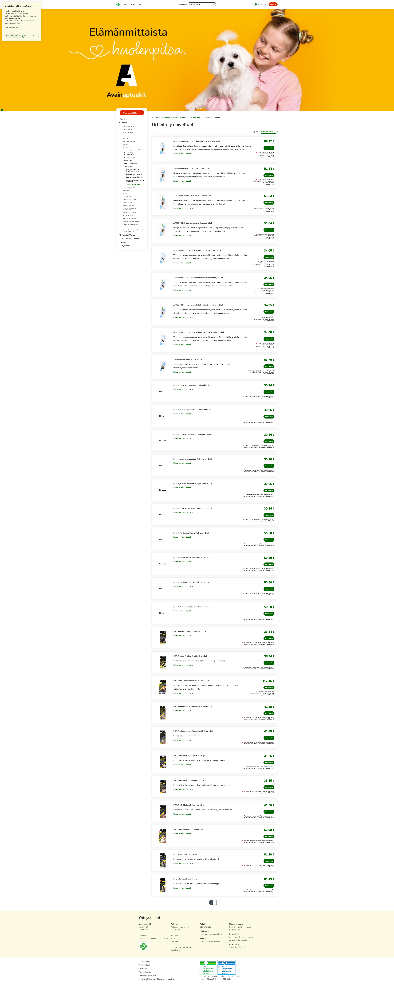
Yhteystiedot (124, 246)
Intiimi (125, 193)
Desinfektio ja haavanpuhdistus (130, 153)
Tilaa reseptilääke (130, 113)
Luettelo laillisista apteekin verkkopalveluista (156, 979)
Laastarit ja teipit (130, 157)
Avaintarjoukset (128, 132)
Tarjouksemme (127, 129)
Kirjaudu (273, 4)
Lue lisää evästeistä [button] (12, 27)
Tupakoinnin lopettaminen (131, 224)
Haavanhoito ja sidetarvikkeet (132, 150)
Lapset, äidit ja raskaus (130, 199)
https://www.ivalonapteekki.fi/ (212, 941)
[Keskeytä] (2, 110)
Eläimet (125, 144)
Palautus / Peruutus (129, 235)
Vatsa (124, 227)
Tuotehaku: (182, 4)
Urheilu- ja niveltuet (133, 185)
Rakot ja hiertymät (130, 163)
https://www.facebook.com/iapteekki (153, 938)
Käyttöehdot (143, 968)
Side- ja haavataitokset (134, 177)
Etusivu (122, 119)
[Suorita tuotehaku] (213, 4)
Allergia (125, 138)
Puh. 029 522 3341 (223, 979)
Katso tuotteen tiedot (182, 154)
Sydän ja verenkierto (129, 218)
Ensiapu (125, 147)
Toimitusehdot (144, 965)
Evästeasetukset (145, 961)
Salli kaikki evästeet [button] (31, 36)
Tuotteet (124, 123)
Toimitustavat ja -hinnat (129, 238)
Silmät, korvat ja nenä (129, 212)
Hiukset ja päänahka (129, 188)
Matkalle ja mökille (128, 205)
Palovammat (128, 160)
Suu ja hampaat (128, 215)
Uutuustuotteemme (129, 126)
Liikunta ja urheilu (128, 202)
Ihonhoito (126, 190)
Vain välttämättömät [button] (13, 36)
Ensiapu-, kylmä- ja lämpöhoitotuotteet (132, 170)
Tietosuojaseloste (145, 972)
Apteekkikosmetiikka (129, 141)
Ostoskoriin (269, 148)
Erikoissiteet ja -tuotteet (134, 174)
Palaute (123, 242)
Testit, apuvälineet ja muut (131, 221)
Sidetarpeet (128, 166)
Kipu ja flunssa (127, 196)
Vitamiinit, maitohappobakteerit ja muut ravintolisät (133, 230)
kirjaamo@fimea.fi (207, 979)
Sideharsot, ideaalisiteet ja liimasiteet (135, 181)
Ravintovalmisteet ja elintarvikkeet (129, 208)
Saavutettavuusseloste (148, 975)
